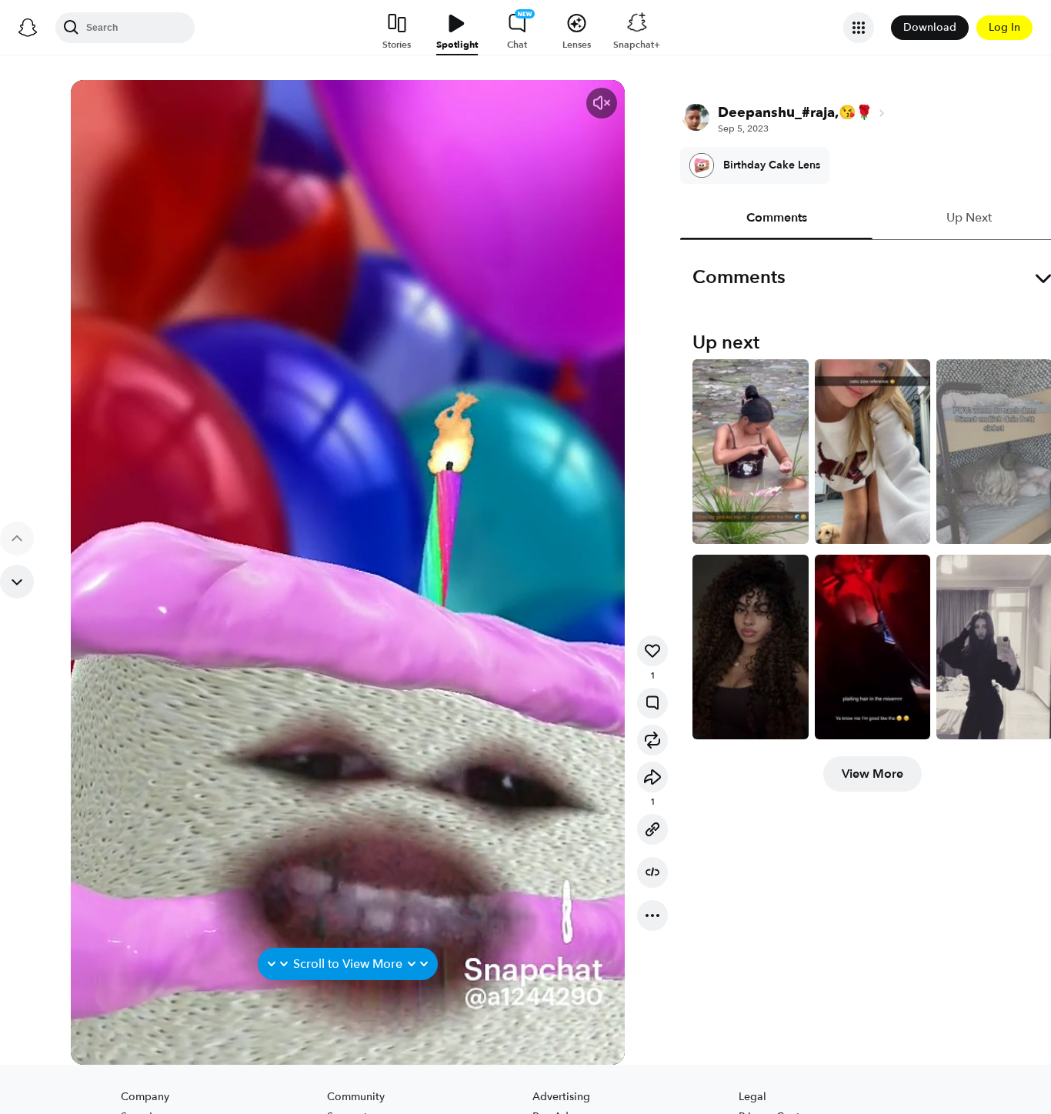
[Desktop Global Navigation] (27, 27)
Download (929, 27)
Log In (1004, 27)
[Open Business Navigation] (858, 27)
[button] (601, 103)
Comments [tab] (776, 217)
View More (872, 773)
